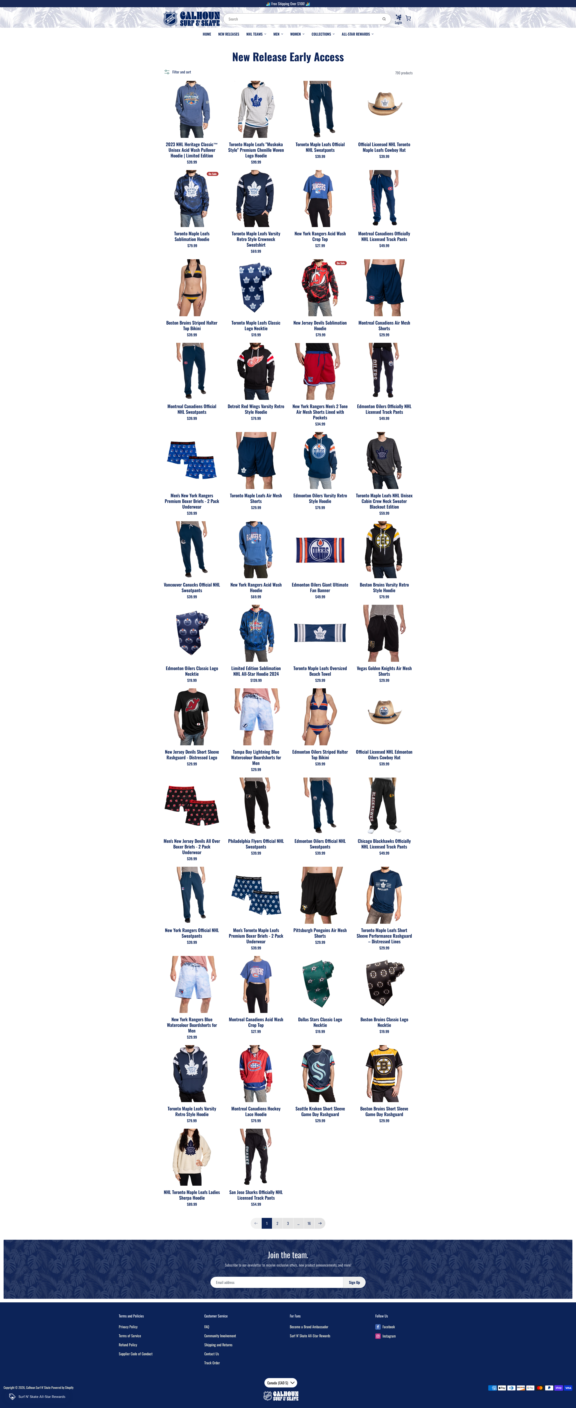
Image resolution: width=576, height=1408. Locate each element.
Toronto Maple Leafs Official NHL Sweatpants (320, 147)
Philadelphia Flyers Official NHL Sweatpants (256, 843)
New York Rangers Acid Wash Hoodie (256, 587)
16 (309, 1223)
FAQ (206, 1326)
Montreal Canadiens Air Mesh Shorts (384, 325)
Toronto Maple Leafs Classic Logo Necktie (256, 325)
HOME (207, 34)
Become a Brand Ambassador (309, 1326)
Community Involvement (220, 1335)
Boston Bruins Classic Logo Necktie (384, 1022)
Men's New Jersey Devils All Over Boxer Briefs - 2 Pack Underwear (192, 846)
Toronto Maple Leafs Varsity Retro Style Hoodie (192, 1111)
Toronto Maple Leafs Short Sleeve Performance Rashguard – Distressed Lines (384, 936)
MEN (276, 34)
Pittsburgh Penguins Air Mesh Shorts (320, 933)
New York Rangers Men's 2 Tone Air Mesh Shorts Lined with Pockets (320, 412)
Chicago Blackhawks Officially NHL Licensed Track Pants (384, 843)
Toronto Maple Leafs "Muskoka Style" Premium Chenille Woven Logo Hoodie (256, 150)
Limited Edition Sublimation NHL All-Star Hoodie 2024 (256, 671)
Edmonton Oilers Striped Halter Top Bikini (320, 754)
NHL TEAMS (254, 34)
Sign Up (354, 1282)
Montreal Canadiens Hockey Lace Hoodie (256, 1111)
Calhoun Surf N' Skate (38, 1387)
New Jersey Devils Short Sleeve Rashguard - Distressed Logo (192, 754)
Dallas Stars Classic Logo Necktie (320, 1022)
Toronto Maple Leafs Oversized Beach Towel (320, 671)
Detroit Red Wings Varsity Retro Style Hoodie (256, 409)
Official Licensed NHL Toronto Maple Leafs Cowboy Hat (384, 147)
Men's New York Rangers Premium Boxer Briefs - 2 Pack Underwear (192, 501)
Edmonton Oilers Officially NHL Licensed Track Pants (384, 409)
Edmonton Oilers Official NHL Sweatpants (320, 843)
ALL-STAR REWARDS (356, 34)
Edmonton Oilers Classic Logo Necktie (192, 671)
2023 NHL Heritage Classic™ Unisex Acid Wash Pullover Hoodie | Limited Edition (192, 150)
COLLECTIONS (321, 34)
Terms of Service (130, 1335)
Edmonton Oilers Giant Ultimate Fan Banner (320, 587)
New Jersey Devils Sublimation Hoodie (320, 325)
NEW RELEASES (228, 34)
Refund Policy (128, 1344)
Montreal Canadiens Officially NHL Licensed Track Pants (384, 236)
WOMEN (295, 34)
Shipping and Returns (218, 1344)
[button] (177, 72)
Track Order (212, 1362)
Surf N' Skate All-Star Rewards (310, 1335)
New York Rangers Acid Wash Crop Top (320, 236)
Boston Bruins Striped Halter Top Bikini (191, 325)
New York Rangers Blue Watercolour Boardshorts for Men (192, 1025)
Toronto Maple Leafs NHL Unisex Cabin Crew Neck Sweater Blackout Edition (384, 501)
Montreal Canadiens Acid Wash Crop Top (256, 1022)
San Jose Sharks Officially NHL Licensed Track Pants (256, 1195)
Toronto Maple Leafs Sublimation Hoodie (191, 236)
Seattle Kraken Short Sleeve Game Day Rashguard (320, 1111)
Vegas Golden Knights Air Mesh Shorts (384, 671)
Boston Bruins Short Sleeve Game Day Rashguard (384, 1111)
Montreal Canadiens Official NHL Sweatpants (191, 409)
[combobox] (300, 19)
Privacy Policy (128, 1326)
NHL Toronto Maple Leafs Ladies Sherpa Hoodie (192, 1195)
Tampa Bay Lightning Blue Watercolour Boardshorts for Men (256, 757)
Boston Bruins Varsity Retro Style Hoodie (384, 587)
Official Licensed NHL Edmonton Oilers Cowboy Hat (384, 754)
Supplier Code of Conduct (136, 1353)
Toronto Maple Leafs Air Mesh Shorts (256, 498)
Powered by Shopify (62, 1387)
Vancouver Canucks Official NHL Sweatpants (192, 587)
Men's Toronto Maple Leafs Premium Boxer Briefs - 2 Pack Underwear (256, 936)
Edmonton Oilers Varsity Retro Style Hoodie (320, 498)
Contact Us (211, 1353)
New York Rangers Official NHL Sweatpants (192, 933)
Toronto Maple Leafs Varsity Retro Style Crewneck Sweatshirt (256, 239)
